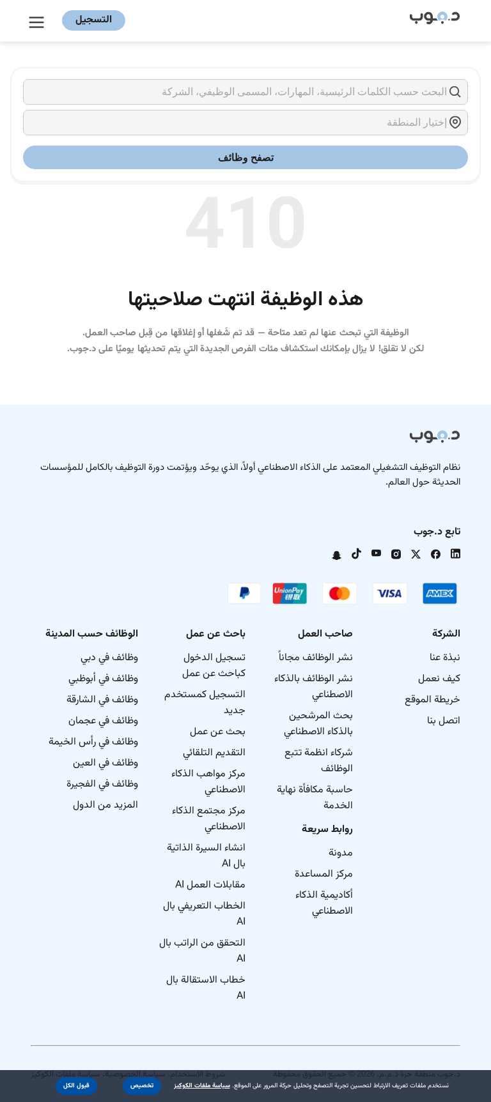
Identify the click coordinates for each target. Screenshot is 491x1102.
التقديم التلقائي (214, 753)
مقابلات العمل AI (210, 885)
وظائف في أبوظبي (103, 679)
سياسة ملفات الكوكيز (202, 1086)
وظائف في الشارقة (102, 700)
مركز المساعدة (324, 874)
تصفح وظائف (246, 157)
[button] (142, 1086)
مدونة (341, 853)
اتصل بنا (443, 721)
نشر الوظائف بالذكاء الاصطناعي (313, 687)
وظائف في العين (105, 763)
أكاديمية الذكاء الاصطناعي (324, 903)
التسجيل (93, 20)
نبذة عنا (445, 658)
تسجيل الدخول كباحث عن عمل (214, 666)
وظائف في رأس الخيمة (93, 742)
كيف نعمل (439, 679)
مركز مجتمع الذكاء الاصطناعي (209, 819)
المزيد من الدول (105, 805)
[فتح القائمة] (38, 20)
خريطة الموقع (432, 700)
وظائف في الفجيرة (102, 784)
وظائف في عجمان (103, 721)
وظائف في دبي (109, 658)
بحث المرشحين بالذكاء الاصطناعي (318, 724)
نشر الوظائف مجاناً (316, 658)
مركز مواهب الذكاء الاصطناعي (208, 782)
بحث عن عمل (218, 732)
